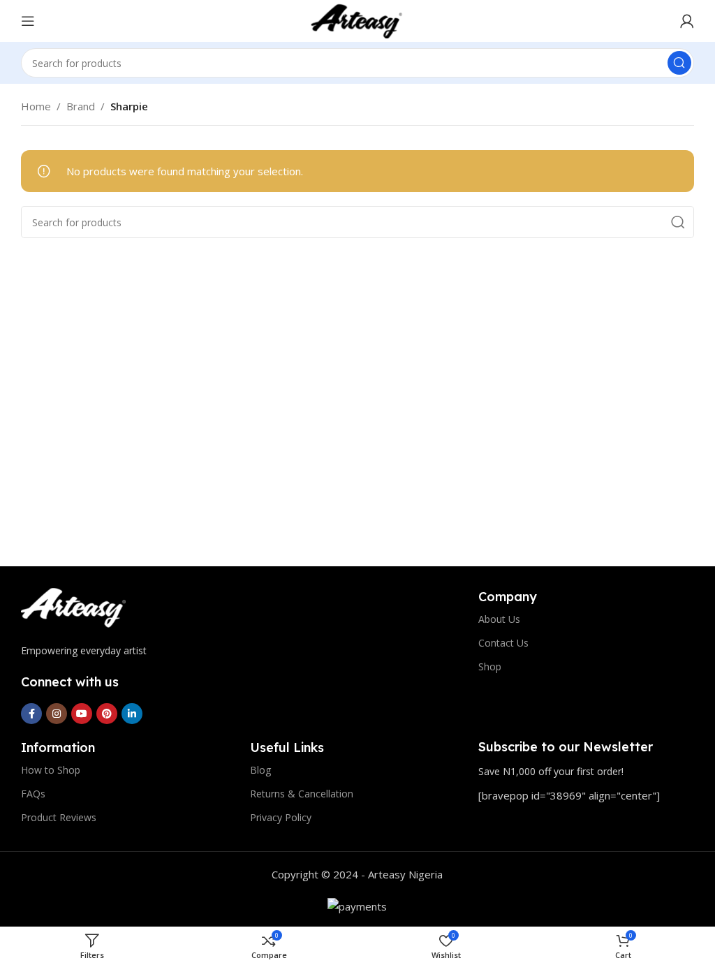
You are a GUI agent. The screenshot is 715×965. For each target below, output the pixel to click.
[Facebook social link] (31, 713)
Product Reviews (58, 817)
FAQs (33, 793)
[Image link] (73, 607)
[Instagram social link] (56, 713)
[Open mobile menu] (28, 21)
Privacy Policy (280, 817)
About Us (499, 619)
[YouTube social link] (81, 713)
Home (36, 106)
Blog (260, 769)
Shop (489, 666)
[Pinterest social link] (106, 713)
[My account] (687, 21)
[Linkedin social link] (131, 713)
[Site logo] (357, 20)
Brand (80, 106)
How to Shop (50, 769)
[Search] (679, 63)
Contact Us (503, 642)
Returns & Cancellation (301, 793)
